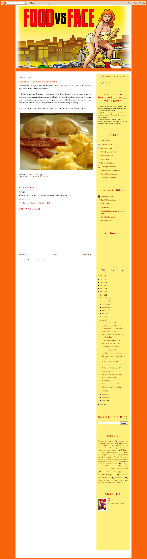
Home (127, 70)
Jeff (20, 192)
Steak (114, 448)
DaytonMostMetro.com (109, 174)
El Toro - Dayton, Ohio (109, 350)
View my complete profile (116, 503)
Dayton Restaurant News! (110, 346)
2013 (101, 285)
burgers (104, 454)
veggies (119, 482)
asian (116, 450)
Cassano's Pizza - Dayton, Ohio (112, 387)
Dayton (101, 443)
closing (124, 457)
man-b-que (44, 177)
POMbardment (120, 446)
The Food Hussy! (107, 148)
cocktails (100, 459)
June (103, 317)
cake (113, 455)
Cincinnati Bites (106, 144)
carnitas (119, 455)
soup (108, 480)
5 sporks (101, 441)
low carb (101, 466)
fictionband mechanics (108, 217)
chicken (109, 457)
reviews (119, 477)
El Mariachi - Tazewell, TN (111, 340)
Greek (116, 443)
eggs (107, 461)
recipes (110, 474)
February (105, 397)
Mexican (105, 445)
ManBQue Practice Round (110, 323)
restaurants (124, 474)
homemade (106, 464)
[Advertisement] (113, 530)
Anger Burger (106, 159)
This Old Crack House (108, 200)
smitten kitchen (106, 141)
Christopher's (121, 441)
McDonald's (124, 443)
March (104, 394)
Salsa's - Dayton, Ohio (109, 377)
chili (118, 457)
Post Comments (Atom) (36, 260)
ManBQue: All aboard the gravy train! (38, 81)
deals (124, 459)
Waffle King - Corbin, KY (110, 331)
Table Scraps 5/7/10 (108, 371)
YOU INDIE (105, 204)
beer (116, 452)
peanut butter (114, 472)
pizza (122, 471)
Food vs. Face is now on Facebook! (113, 365)
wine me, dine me (107, 156)
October (104, 304)
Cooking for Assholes (108, 167)
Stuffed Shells (106, 380)
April (103, 391)
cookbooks (108, 459)
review (105, 477)
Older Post (87, 254)
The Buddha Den (106, 221)
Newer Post (23, 254)
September (105, 307)
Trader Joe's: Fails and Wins (111, 384)
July (103, 313)
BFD (32, 177)
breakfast (124, 452)
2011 (101, 292)
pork (99, 474)
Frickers (110, 443)
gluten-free (116, 461)
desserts (100, 461)
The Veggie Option (107, 163)
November (105, 301)
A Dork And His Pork (108, 152)
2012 (101, 288)
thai (113, 482)
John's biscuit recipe (61, 85)
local (123, 464)
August (104, 310)
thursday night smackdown (110, 170)
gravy (37, 177)
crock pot (117, 459)
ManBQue (52, 108)
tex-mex (106, 482)
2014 (101, 282)
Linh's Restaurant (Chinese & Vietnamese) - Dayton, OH (112, 327)
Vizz (112, 499)
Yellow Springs (106, 450)
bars (103, 452)
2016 (101, 276)
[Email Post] (40, 174)
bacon (27, 177)
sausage (100, 480)
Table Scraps (124, 448)
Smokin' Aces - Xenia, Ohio (111, 343)
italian (114, 463)
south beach (119, 480)
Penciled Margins (107, 196)
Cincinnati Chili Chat (108, 178)
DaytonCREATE (106, 207)
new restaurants (119, 468)
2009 (101, 404)
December (105, 298)
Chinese (111, 441)
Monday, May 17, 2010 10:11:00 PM (34, 203)
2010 (101, 295)
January (104, 400)
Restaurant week (103, 448)
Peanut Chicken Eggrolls (110, 361)
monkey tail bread (103, 469)
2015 (101, 279)
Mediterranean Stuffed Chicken (112, 374)
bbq (108, 452)
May (103, 320)
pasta (104, 472)
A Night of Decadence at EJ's (111, 368)
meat (123, 466)
